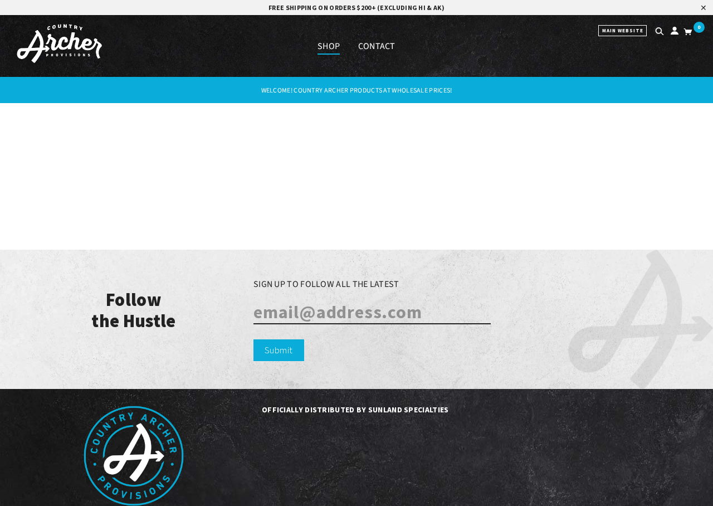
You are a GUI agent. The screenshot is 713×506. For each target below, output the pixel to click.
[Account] (672, 32)
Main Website (622, 30)
